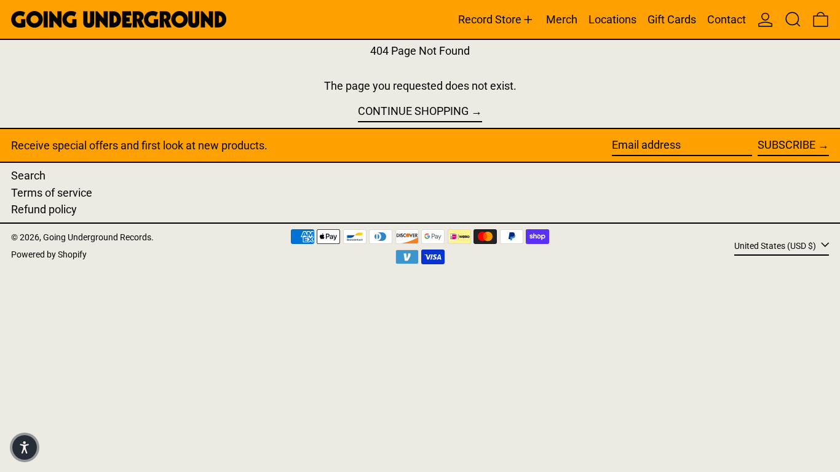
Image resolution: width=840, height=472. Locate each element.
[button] (793, 19)
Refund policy (44, 209)
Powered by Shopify (49, 255)
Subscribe (786, 144)
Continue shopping (413, 110)
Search (28, 175)
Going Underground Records (97, 237)
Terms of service (51, 192)
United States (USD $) (776, 245)
